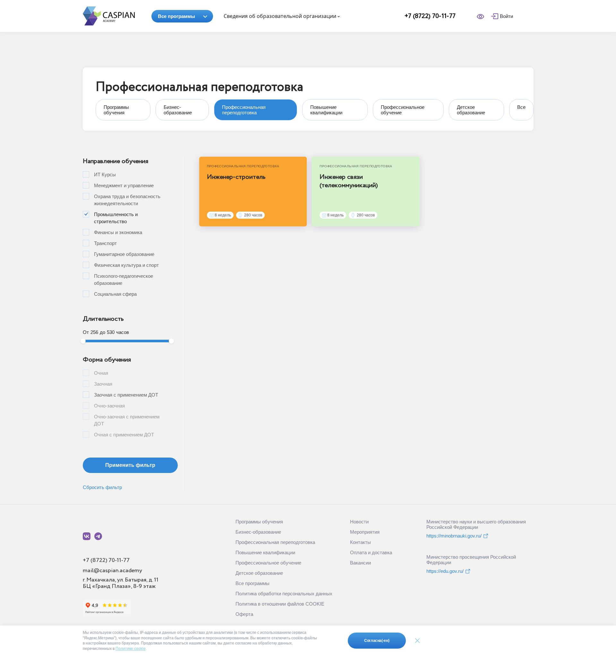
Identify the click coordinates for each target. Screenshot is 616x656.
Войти (506, 16)
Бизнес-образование (258, 532)
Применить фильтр (130, 465)
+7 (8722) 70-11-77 (430, 16)
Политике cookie (131, 648)
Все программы (176, 16)
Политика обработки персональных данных (283, 593)
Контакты (360, 542)
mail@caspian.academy (112, 570)
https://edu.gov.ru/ (445, 571)
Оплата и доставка (371, 552)
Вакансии (360, 562)
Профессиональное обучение (268, 562)
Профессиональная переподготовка (275, 542)
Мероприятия (365, 532)
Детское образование (259, 573)
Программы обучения (259, 521)
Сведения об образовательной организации (281, 16)
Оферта (244, 614)
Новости (359, 521)
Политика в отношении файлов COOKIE (279, 604)
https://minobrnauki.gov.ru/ (454, 535)
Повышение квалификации (265, 552)
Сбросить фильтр (102, 487)
